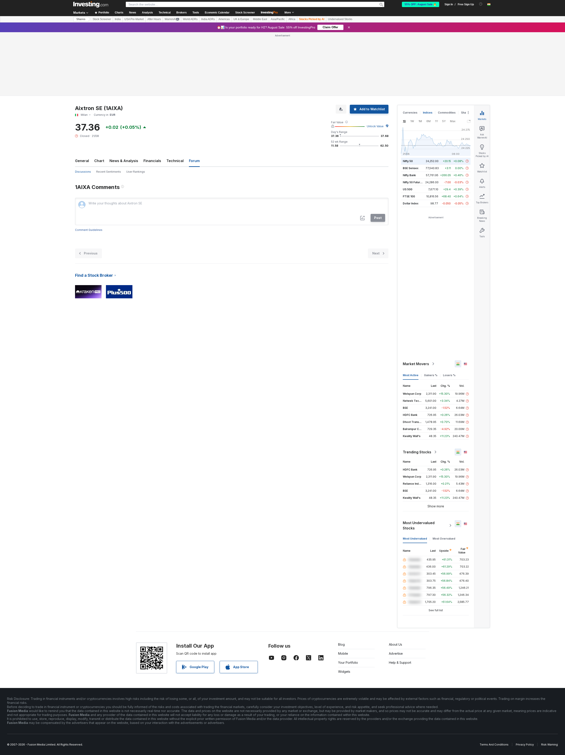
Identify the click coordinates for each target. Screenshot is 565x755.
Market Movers (416, 364)
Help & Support (400, 662)
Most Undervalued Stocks (419, 525)
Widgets (344, 671)
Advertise (396, 653)
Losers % (449, 375)
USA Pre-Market (134, 19)
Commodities (447, 112)
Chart (99, 161)
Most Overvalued (444, 538)
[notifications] (480, 4)
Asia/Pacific (278, 19)
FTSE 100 (409, 196)
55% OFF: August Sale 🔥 (421, 4)
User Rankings (135, 171)
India (118, 19)
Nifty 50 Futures (413, 182)
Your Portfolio (348, 662)
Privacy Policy (525, 744)
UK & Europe (241, 19)
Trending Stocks (417, 452)
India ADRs (208, 19)
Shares (80, 19)
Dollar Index (410, 203)
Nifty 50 (408, 161)
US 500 (407, 189)
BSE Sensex (410, 168)
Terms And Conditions (494, 744)
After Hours (154, 19)
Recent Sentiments (108, 171)
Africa (291, 19)
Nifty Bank (409, 175)
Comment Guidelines (88, 230)
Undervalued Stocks (340, 19)
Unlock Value (375, 126)
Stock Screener (245, 12)
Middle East (260, 19)
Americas (224, 19)
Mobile (343, 653)
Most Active (410, 375)
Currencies (410, 112)
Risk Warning (549, 744)
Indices (427, 112)
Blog (341, 644)
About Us (395, 644)
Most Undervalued (415, 538)
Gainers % (430, 375)
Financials (152, 161)
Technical (175, 161)
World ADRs (190, 19)
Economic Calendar (217, 12)
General (82, 161)
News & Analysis (123, 161)
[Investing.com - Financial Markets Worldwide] (90, 4)
